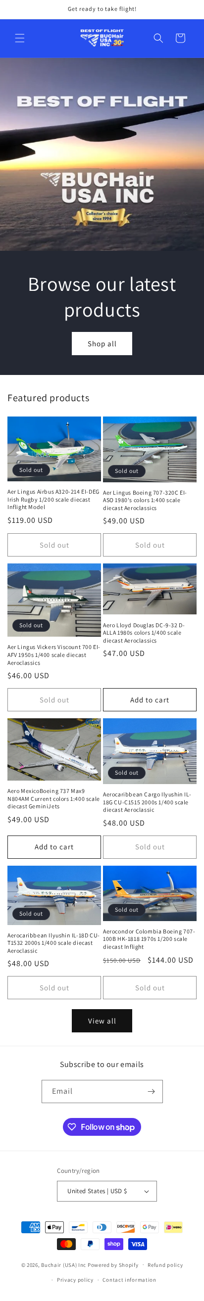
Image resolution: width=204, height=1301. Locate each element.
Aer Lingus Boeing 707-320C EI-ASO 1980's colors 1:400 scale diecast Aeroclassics (145, 500)
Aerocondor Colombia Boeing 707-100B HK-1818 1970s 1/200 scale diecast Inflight (149, 939)
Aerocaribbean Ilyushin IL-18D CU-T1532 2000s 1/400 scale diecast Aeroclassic (53, 942)
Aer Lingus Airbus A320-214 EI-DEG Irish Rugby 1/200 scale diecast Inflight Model (53, 499)
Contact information (129, 1279)
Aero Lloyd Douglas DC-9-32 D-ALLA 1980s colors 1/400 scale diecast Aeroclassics (144, 632)
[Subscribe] (151, 1091)
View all (102, 1020)
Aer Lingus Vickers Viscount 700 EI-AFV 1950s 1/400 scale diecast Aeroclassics (54, 654)
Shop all (102, 343)
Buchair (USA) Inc (63, 1264)
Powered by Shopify (113, 1264)
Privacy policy (75, 1279)
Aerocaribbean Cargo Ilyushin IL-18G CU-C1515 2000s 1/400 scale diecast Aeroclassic (147, 801)
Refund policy (165, 1264)
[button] (20, 38)
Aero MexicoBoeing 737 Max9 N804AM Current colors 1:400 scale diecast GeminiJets (53, 798)
